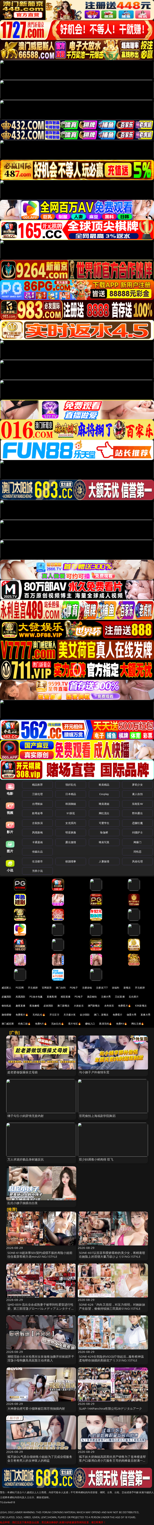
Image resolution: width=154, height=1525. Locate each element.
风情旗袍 (37, 832)
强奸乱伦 (70, 784)
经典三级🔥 (24, 1023)
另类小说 (37, 871)
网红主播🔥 (137, 1023)
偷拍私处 (6, 1005)
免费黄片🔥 (22, 1014)
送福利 (115, 987)
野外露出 (137, 813)
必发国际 (48, 1005)
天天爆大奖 (70, 1014)
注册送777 (102, 987)
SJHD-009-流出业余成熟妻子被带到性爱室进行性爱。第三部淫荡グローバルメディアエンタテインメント (40, 1308)
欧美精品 (104, 784)
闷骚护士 (137, 832)
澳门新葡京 (63, 1005)
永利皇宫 (109, 1005)
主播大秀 (106, 996)
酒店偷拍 (92, 996)
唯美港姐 (104, 804)
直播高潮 (52, 996)
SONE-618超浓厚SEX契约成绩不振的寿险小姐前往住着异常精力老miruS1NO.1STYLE (40, 1254)
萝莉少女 (137, 784)
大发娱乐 (79, 1005)
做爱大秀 (132, 1014)
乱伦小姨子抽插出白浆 (22, 1203)
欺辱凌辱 (37, 813)
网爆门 (137, 842)
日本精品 (70, 794)
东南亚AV (137, 804)
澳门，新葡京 (101, 1014)
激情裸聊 (6, 1014)
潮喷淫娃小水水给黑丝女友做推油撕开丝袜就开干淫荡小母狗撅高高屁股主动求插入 (40, 1358)
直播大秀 (145, 1014)
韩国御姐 (70, 804)
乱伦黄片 (134, 996)
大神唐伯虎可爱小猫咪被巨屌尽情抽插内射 (36, 1408)
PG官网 (20, 987)
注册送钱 (87, 987)
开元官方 (54, 1014)
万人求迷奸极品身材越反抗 (25, 1159)
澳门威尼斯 (8, 1023)
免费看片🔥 (124, 1005)
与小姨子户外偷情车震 (94, 1072)
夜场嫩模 (34, 1005)
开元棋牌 (33, 987)
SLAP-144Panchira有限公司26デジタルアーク (110, 1408)
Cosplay (104, 794)
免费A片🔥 (41, 1023)
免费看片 (118, 1014)
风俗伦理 (137, 861)
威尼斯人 (6, 987)
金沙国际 (85, 1014)
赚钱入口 (90, 1023)
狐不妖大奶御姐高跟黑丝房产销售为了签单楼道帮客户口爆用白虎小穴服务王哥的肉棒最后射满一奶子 (112, 1460)
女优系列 (70, 823)
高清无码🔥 (105, 1023)
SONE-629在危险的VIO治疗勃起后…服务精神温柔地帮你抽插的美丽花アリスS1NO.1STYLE (111, 1358)
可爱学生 (104, 823)
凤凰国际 (20, 996)
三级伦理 (37, 794)
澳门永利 (61, 987)
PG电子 (74, 987)
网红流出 (104, 813)
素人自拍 (137, 794)
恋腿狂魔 (137, 823)
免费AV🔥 (121, 1023)
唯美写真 (104, 842)
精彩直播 (66, 996)
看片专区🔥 (74, 1023)
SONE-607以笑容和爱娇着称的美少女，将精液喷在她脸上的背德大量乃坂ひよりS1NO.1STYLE (112, 1254)
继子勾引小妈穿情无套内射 (25, 1116)
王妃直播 (120, 996)
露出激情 (70, 842)
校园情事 (70, 861)
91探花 (71, 813)
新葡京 (127, 987)
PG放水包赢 (36, 996)
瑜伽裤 (104, 832)
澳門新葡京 (94, 1005)
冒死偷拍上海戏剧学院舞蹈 (97, 1116)
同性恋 (137, 851)
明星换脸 (70, 832)
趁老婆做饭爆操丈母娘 (22, 1072)
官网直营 (47, 987)
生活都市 (37, 861)
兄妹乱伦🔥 (57, 1023)
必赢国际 (6, 996)
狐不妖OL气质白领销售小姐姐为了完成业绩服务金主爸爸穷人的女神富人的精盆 (39, 1458)
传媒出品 (37, 851)
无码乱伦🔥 (38, 1014)
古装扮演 (37, 823)
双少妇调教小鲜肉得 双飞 (96, 1159)
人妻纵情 (104, 861)
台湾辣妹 (37, 804)
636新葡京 (141, 1005)
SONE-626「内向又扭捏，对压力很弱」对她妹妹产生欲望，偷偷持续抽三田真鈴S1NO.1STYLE (112, 1306)
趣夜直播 (20, 1005)
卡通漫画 (37, 842)
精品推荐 (37, 784)
